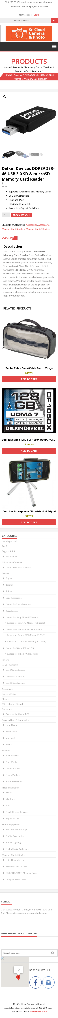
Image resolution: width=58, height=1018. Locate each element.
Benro (9, 792)
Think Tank (11, 731)
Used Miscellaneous (15, 683)
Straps (5, 699)
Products (18, 67)
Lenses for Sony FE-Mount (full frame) (26, 623)
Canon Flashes (13, 768)
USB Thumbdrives (15, 860)
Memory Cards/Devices (39, 67)
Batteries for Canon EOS (17, 714)
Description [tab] (10, 237)
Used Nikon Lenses (15, 676)
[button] (4, 96)
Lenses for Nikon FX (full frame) (23, 654)
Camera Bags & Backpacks (15, 720)
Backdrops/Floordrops (16, 829)
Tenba (9, 744)
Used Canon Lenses (15, 670)
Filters (5, 659)
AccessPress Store (38, 1011)
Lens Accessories (14, 598)
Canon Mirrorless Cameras (18, 567)
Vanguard (10, 738)
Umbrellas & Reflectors (17, 849)
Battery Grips (9, 694)
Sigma (9, 578)
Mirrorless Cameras (12, 562)
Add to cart (22, 215)
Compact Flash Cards (16, 879)
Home (7, 67)
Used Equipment (10, 664)
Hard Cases (11, 725)
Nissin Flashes (12, 775)
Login (36, 14)
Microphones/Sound (12, 704)
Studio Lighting (13, 842)
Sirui (8, 805)
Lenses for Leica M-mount (18, 604)
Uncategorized (9, 541)
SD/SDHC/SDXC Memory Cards (21, 873)
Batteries (7, 709)
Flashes (6, 750)
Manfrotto (10, 799)
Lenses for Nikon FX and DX (20, 648)
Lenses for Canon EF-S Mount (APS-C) (26, 635)
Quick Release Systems (17, 812)
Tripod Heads (12, 818)
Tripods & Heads (10, 787)
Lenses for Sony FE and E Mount (22, 617)
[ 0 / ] (26, 14)
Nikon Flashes (12, 755)
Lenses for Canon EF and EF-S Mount (24, 629)
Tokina (9, 591)
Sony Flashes (12, 762)
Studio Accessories (15, 836)
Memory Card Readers (28, 71)
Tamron (9, 585)
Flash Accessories (14, 781)
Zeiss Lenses (12, 611)
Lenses (5, 573)
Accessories (44, 224)
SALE (4, 546)
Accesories (31, 224)
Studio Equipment (11, 824)
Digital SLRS (8, 551)
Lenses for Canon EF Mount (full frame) (26, 641)
